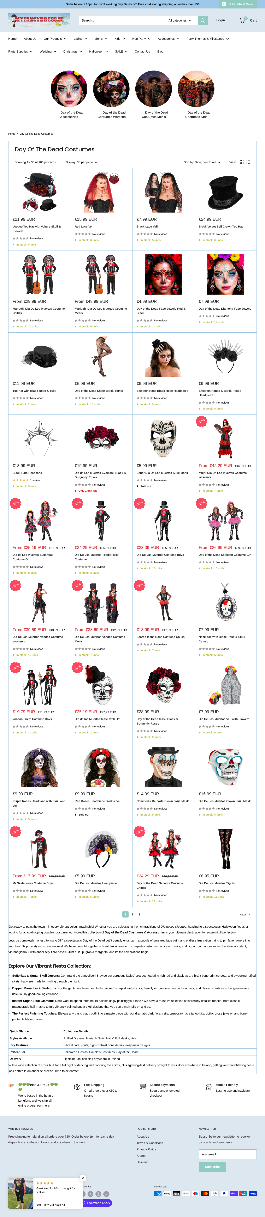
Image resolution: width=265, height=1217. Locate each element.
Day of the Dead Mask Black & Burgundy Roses (157, 721)
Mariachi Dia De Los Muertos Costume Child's (39, 311)
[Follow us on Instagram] (98, 1194)
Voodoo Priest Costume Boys (32, 719)
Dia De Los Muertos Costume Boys (160, 554)
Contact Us (142, 51)
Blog (160, 51)
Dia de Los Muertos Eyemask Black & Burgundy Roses (100, 475)
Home (12, 38)
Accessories (166, 38)
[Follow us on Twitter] (90, 1194)
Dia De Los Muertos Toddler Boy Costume (97, 557)
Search (141, 1155)
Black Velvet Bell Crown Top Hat (221, 226)
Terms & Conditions (150, 1143)
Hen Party (139, 38)
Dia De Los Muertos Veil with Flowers (224, 719)
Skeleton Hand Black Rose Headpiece (162, 390)
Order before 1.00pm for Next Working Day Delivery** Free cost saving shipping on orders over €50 (133, 4)
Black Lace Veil (147, 226)
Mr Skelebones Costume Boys (33, 883)
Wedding (46, 51)
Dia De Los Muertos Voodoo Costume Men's (100, 639)
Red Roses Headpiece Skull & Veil (98, 801)
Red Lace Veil (84, 226)
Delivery (142, 1162)
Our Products (53, 38)
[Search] (203, 20)
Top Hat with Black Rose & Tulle (34, 390)
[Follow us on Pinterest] (106, 1194)
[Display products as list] (248, 162)
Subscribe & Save (241, 4)
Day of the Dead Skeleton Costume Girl (225, 554)
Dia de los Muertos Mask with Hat (97, 719)
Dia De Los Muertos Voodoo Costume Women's (38, 639)
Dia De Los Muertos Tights (217, 883)
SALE (119, 51)
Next (243, 914)
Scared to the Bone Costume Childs (161, 636)
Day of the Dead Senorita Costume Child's (160, 885)
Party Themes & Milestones (205, 38)
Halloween (96, 51)
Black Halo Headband (27, 472)
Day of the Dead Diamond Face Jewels (225, 308)
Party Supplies (18, 51)
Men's (98, 38)
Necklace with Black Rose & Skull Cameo (222, 639)
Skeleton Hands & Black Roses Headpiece (220, 393)
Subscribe (212, 1166)
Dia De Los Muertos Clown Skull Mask (225, 801)
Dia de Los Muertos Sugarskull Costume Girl (33, 557)
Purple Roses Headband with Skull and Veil (39, 803)
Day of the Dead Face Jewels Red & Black (161, 311)
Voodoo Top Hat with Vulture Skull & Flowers (37, 229)
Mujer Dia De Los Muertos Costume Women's (223, 475)
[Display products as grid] (241, 162)
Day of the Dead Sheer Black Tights (99, 390)
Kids (117, 38)
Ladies (78, 38)
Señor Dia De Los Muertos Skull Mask (162, 472)
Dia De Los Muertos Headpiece (96, 883)
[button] (83, 1178)
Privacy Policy (146, 1149)
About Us (30, 38)
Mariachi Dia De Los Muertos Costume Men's (101, 311)
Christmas (70, 51)
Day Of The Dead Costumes (36, 133)
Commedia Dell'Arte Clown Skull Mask (163, 801)
